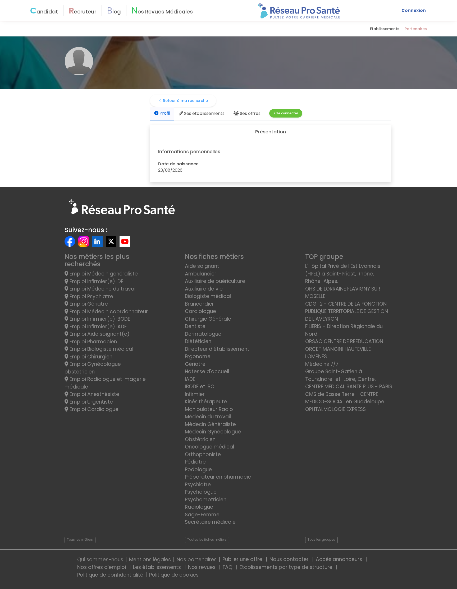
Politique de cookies (174, 574)
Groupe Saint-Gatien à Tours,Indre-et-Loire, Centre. (340, 375)
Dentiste (195, 326)
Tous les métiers (80, 539)
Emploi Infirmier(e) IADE (97, 326)
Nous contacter (289, 559)
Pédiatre (195, 461)
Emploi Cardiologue (93, 409)
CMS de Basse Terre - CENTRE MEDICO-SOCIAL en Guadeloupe (344, 398)
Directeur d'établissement (217, 349)
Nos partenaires (197, 559)
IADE (190, 379)
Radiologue (199, 507)
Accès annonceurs (339, 559)
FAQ (228, 567)
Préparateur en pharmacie (218, 476)
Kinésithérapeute (206, 401)
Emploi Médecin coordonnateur (108, 311)
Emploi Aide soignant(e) (99, 334)
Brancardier (199, 303)
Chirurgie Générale (208, 318)
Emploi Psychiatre (90, 296)
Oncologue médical (209, 446)
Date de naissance (178, 164)
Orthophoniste (203, 454)
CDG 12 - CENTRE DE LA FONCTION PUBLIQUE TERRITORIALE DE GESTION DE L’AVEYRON (346, 311)
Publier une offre (243, 559)
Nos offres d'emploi (102, 567)
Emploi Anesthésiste (93, 394)
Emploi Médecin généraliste (103, 273)
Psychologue (201, 491)
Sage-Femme (202, 514)
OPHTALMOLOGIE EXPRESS (335, 409)
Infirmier (195, 394)
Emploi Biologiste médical (100, 349)
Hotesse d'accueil (207, 371)
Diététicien (198, 341)
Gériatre (195, 364)
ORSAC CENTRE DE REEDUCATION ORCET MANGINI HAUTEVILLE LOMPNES (344, 349)
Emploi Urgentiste (90, 401)
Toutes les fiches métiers (207, 539)
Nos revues (202, 567)
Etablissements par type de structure (287, 567)
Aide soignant (202, 266)
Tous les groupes (321, 539)
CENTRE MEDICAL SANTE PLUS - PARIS (348, 386)
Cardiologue (200, 311)
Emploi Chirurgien (90, 356)
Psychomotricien (205, 499)
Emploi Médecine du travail (102, 288)
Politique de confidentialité (110, 574)
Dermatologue (203, 334)
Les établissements (157, 567)
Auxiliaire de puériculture (215, 281)
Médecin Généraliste (210, 424)
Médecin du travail (208, 416)
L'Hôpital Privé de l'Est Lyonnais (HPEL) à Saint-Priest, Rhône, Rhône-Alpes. (342, 274)
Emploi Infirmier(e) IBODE (99, 318)
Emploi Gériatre (88, 303)
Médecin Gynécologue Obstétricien (213, 435)
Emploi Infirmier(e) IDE (95, 281)
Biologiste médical (208, 296)
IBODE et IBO (199, 386)
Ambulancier (200, 273)
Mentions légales (150, 559)
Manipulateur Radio (209, 409)
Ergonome (198, 356)
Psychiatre (198, 484)
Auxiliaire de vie (204, 288)
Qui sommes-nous (100, 559)
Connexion (413, 10)
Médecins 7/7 (322, 364)
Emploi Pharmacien (92, 341)
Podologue (198, 469)
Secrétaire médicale (210, 522)
